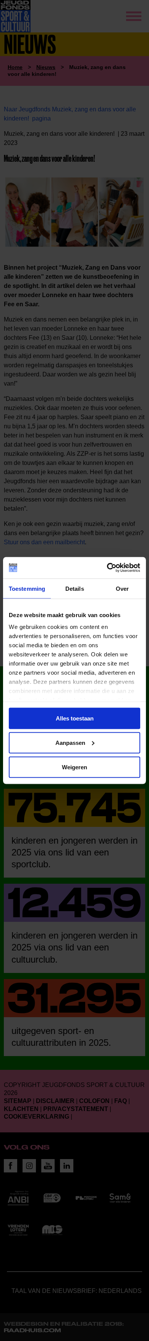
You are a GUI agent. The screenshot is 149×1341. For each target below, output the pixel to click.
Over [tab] (122, 588)
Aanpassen (70, 742)
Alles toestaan (75, 718)
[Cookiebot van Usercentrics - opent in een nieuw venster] (107, 568)
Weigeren (74, 767)
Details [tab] (74, 588)
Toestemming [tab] (27, 588)
